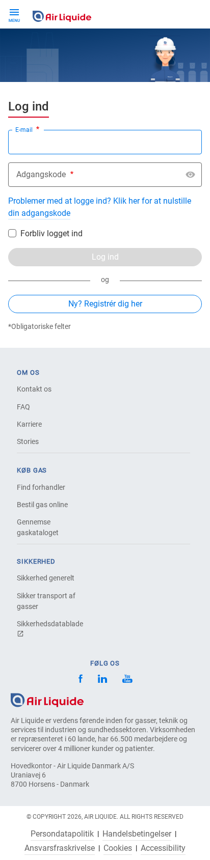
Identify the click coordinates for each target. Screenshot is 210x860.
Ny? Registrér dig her (105, 304)
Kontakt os (34, 389)
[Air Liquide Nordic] (127, 680)
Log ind (105, 257)
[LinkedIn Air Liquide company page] (102, 680)
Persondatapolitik (62, 834)
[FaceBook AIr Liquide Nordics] (80, 680)
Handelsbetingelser (136, 834)
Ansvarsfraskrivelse (59, 848)
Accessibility (163, 848)
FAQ (23, 407)
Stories (28, 441)
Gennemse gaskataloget (38, 527)
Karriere (29, 424)
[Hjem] (47, 699)
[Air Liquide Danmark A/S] (62, 14)
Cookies (117, 848)
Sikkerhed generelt (45, 578)
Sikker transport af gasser (46, 601)
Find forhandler (41, 487)
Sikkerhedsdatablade (50, 624)
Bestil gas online (42, 505)
